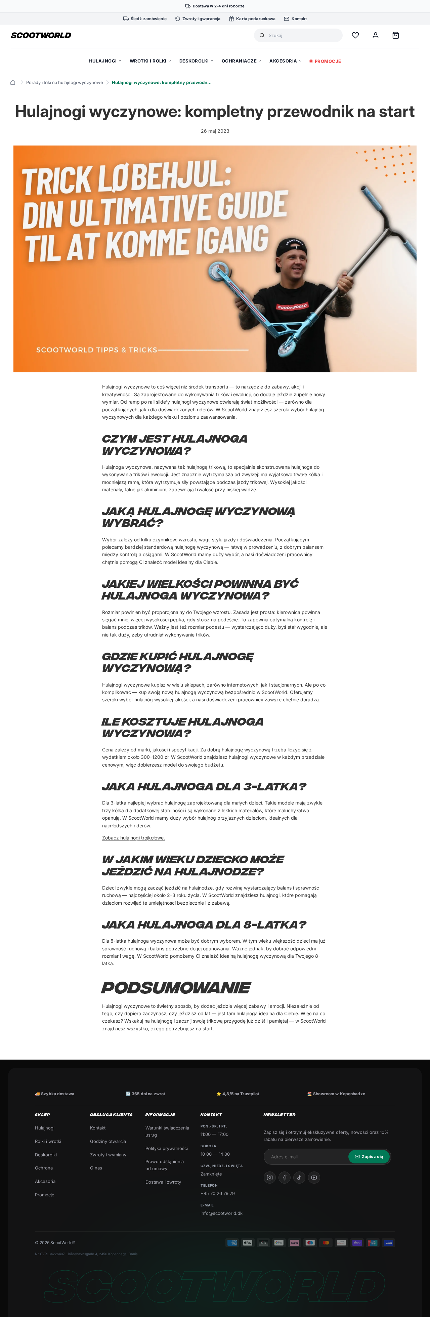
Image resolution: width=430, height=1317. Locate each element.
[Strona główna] (12, 82)
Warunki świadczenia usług (167, 1131)
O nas (96, 1167)
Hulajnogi (44, 1127)
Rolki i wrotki (48, 1141)
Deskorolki (46, 1154)
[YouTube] (314, 1177)
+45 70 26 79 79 (218, 1193)
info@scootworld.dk (222, 1213)
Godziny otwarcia (108, 1141)
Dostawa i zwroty (163, 1182)
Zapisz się (372, 1156)
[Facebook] (284, 1177)
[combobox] (303, 35)
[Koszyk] (395, 35)
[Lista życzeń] (355, 35)
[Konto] (375, 35)
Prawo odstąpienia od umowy (164, 1165)
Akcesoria (45, 1181)
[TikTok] (299, 1177)
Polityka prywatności (166, 1148)
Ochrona (44, 1167)
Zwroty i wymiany (108, 1154)
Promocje (44, 1194)
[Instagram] (270, 1177)
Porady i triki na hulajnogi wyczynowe (64, 82)
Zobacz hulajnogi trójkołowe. (133, 837)
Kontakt (97, 1127)
